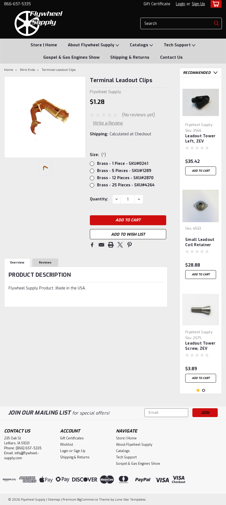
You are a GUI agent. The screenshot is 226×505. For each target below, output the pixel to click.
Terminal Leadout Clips (59, 70)
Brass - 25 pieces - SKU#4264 (126, 185)
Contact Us (171, 57)
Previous (9, 117)
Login (180, 4)
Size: (98, 154)
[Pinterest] (129, 245)
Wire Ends (27, 70)
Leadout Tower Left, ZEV (200, 138)
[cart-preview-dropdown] (215, 4)
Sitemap (54, 500)
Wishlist (66, 444)
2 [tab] (203, 390)
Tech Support (178, 45)
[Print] (111, 245)
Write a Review (108, 123)
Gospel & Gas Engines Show (71, 57)
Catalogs (139, 45)
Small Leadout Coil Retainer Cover (199, 242)
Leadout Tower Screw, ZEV (200, 346)
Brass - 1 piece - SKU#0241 (122, 163)
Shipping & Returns (129, 57)
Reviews (45, 262)
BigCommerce (87, 500)
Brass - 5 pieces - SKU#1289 (124, 170)
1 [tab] (198, 390)
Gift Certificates (72, 438)
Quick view (200, 116)
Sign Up (198, 4)
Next (81, 117)
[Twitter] (120, 245)
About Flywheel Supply (91, 45)
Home (8, 70)
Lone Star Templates (130, 500)
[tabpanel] (200, 129)
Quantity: (99, 199)
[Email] (101, 245)
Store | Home (44, 45)
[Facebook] (92, 245)
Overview (17, 262)
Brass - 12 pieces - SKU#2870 (125, 178)
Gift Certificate (157, 4)
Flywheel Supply (198, 125)
